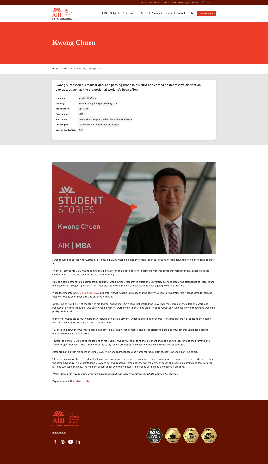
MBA (104, 13)
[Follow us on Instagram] (63, 442)
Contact (194, 3)
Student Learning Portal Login (175, 3)
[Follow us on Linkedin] (78, 442)
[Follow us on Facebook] (55, 442)
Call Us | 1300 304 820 (150, 3)
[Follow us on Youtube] (70, 442)
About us (183, 13)
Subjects (115, 13)
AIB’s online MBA (88, 293)
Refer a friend (59, 432)
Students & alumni (151, 13)
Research (170, 13)
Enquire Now (205, 13)
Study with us (130, 13)
